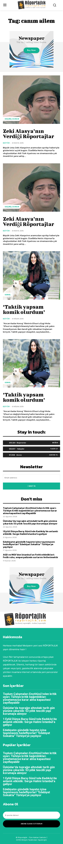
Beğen (55, 442)
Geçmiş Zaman (12, 119)
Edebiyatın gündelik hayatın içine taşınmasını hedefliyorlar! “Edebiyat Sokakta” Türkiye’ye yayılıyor (29, 544)
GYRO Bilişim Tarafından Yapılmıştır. (31, 839)
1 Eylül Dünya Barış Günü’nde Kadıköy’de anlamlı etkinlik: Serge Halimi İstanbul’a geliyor (30, 533)
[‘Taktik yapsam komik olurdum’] (31, 275)
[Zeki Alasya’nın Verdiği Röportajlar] (31, 99)
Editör (6, 142)
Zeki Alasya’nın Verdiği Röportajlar (28, 133)
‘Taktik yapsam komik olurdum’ (24, 309)
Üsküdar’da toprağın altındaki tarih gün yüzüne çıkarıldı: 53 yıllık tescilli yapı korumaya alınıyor (30, 522)
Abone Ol (53, 455)
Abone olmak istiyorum (31, 823)
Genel (8, 294)
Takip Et (54, 449)
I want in (31, 486)
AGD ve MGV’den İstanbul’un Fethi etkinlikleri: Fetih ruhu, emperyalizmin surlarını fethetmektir (30, 556)
